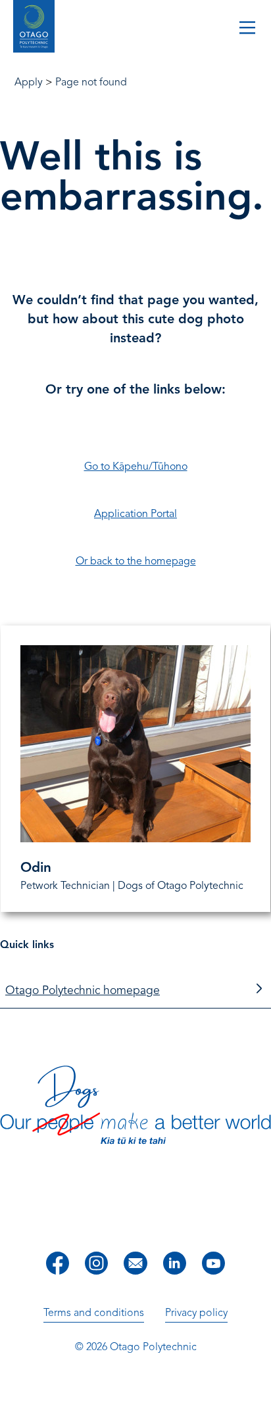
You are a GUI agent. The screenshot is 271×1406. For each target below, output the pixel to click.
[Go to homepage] (34, 28)
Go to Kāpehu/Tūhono (135, 466)
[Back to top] (256, 1387)
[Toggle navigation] (247, 28)
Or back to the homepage (136, 561)
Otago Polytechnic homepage (82, 990)
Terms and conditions (93, 1312)
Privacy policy (196, 1312)
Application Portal (135, 513)
